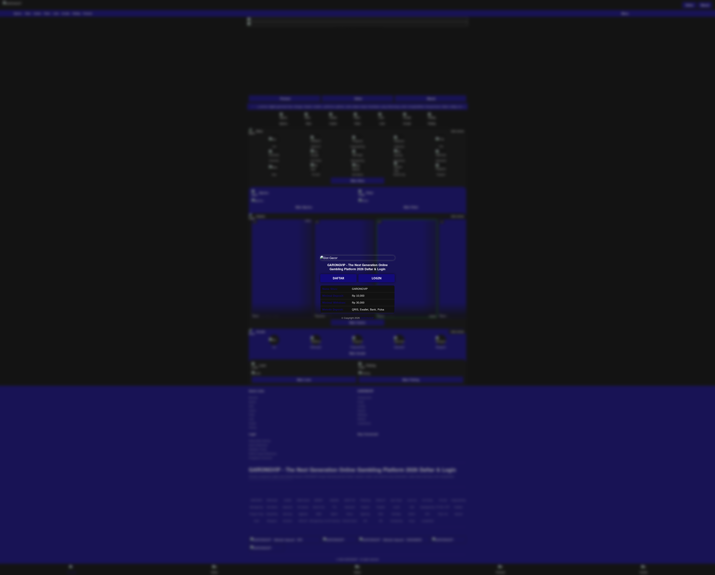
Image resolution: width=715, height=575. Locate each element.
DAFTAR (338, 278)
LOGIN (377, 278)
